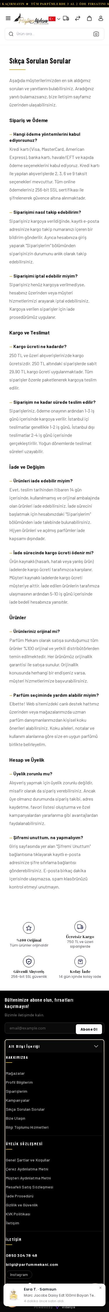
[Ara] (98, 34)
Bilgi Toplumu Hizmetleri (27, 1127)
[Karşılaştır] (77, 19)
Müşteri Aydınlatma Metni (28, 1177)
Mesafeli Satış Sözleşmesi (29, 1186)
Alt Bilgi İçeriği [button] (24, 1046)
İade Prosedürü (19, 1195)
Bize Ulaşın (15, 1118)
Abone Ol (89, 1029)
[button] (53, 18)
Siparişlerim (16, 1091)
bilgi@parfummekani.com (32, 1264)
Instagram (19, 1274)
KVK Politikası (18, 1213)
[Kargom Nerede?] (65, 19)
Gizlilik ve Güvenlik (22, 1204)
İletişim (12, 1222)
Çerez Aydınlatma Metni (27, 1168)
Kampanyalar (18, 1100)
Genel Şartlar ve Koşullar (28, 1159)
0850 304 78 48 (21, 1255)
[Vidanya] (31, 19)
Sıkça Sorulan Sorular (25, 1109)
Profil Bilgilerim (19, 1082)
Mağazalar (15, 1073)
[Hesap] (100, 19)
